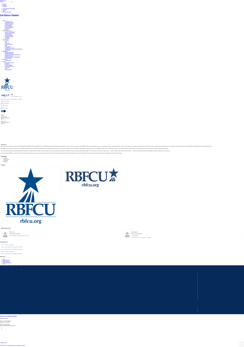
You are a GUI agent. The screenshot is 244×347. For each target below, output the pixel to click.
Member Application (9, 53)
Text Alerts (7, 43)
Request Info (7, 50)
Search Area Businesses (10, 31)
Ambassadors (7, 46)
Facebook (4, 6)
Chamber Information (7, 262)
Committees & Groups (9, 47)
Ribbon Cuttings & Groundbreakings (12, 56)
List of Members (8, 58)
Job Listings (7, 38)
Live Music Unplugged (9, 244)
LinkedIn (4, 4)
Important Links (8, 34)
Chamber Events (8, 21)
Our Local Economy (9, 35)
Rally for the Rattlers (9, 27)
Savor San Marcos (8, 65)
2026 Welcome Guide (9, 62)
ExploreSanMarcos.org (9, 66)
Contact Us (5, 9)
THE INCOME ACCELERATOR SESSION (13, 247)
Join (6, 42)
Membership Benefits (9, 52)
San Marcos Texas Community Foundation (13, 48)
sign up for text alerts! (7, 11)
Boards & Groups (6, 261)
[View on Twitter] (4, 111)
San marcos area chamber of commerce (8, 316)
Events (4, 20)
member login (3, 0)
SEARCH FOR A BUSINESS (9, 8)
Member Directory (6, 260)
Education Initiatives (9, 36)
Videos (4, 10)
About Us (7, 40)
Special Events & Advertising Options (12, 54)
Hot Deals (7, 37)
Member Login (4, 342)
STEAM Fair (7, 28)
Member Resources (9, 55)
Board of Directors (9, 44)
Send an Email (135, 235)
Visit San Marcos (8, 69)
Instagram (4, 5)
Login (4, 259)
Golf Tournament (8, 24)
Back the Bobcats (8, 26)
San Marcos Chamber (9, 15)
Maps (6, 68)
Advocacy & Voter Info (10, 32)
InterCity (7, 29)
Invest (4, 263)
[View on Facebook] (2, 111)
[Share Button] (11, 94)
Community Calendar (9, 22)
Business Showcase (9, 23)
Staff (6, 45)
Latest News (5, 59)
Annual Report (8, 60)
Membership (5, 51)
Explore (4, 61)
